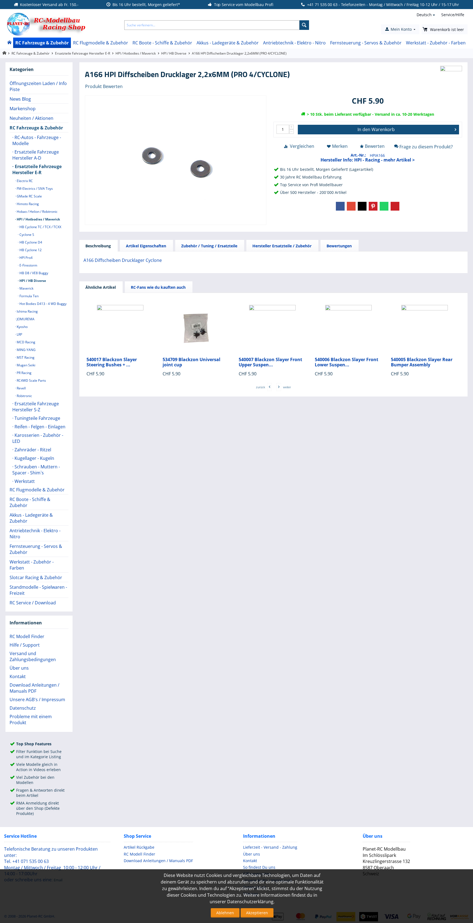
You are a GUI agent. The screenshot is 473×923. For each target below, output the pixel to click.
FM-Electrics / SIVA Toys (34, 188)
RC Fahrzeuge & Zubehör (42, 43)
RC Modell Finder (27, 636)
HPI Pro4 (26, 257)
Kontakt (18, 676)
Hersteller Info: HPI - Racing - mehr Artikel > (368, 160)
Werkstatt (24, 481)
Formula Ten (29, 296)
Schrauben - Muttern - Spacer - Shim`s (36, 470)
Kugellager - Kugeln (33, 458)
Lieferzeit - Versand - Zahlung (270, 847)
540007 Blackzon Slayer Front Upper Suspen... (270, 362)
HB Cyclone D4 (30, 242)
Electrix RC (24, 181)
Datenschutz (23, 708)
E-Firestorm (28, 265)
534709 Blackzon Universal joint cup (191, 362)
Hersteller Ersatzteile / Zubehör (282, 245)
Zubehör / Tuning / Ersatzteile (209, 245)
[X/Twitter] (362, 206)
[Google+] (351, 206)
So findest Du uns (259, 867)
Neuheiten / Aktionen (31, 118)
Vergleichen (302, 146)
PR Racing (23, 372)
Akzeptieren (257, 912)
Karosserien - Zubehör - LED (37, 438)
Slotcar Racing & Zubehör (36, 577)
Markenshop (23, 109)
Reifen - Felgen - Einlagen (39, 427)
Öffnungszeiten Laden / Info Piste (38, 86)
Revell (21, 388)
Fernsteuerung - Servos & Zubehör (366, 43)
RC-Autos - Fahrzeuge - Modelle (36, 140)
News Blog (20, 99)
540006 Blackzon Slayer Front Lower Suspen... (346, 362)
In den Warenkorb (376, 129)
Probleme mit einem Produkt (31, 720)
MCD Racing (25, 342)
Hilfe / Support (25, 645)
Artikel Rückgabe (139, 847)
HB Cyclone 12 (30, 250)
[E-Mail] (395, 206)
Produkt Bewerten (104, 86)
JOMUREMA (25, 319)
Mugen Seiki (25, 365)
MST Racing (25, 357)
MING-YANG (26, 349)
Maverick (26, 288)
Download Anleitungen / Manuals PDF (34, 688)
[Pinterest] (373, 206)
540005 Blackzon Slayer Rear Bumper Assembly (421, 362)
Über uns (19, 668)
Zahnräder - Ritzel (32, 450)
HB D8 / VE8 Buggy (33, 273)
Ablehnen (225, 912)
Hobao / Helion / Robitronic (36, 211)
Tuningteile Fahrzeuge (36, 418)
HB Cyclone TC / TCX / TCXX (40, 227)
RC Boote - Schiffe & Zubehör (162, 43)
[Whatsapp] (384, 206)
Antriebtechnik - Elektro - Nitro (294, 43)
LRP (19, 334)
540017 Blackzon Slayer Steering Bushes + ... (111, 362)
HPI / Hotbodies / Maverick (136, 53)
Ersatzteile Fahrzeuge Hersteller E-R (82, 53)
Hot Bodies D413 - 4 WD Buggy (43, 303)
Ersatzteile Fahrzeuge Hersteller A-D (35, 155)
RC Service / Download (33, 603)
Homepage (4, 53)
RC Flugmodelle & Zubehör (100, 43)
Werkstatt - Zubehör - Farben (436, 43)
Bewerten (375, 146)
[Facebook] (340, 206)
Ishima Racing (27, 311)
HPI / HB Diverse (173, 53)
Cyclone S (26, 234)
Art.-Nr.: (358, 155)
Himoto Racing (27, 204)
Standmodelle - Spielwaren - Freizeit (38, 590)
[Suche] (304, 25)
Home (9, 43)
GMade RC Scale (29, 196)
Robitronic (24, 395)
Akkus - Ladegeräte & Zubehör (228, 43)
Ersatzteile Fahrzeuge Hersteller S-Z (35, 407)
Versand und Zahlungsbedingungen (33, 656)
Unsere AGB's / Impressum (37, 700)
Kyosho (22, 326)
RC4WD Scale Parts (31, 380)
